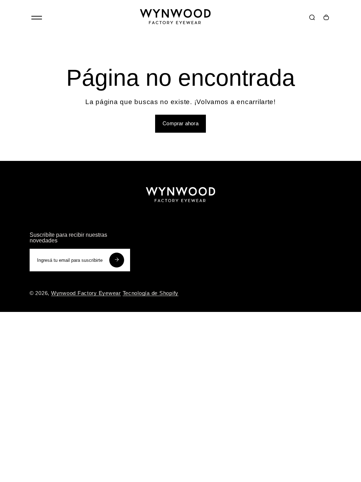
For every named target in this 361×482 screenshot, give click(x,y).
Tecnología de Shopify (150, 293)
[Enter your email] (116, 260)
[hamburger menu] (37, 17)
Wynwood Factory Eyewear (86, 293)
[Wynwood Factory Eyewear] (175, 28)
